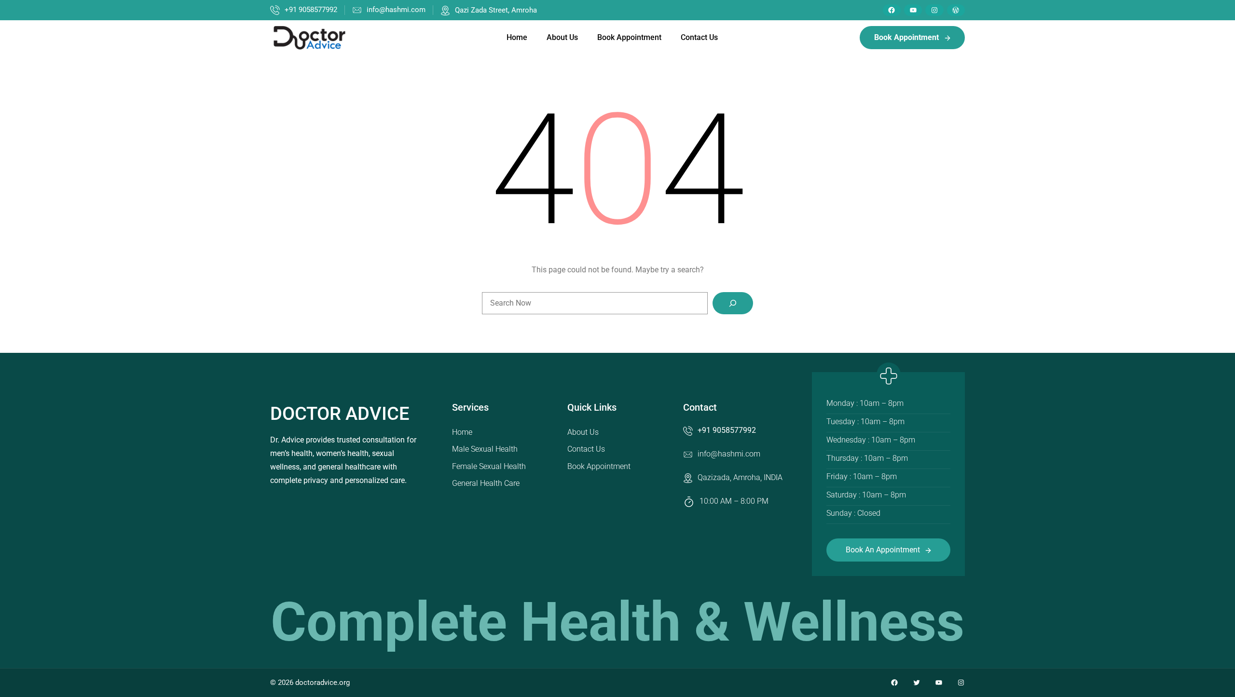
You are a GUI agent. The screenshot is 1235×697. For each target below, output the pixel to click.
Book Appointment (599, 466)
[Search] (733, 303)
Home (462, 432)
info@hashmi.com (396, 9)
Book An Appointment (883, 549)
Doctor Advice (339, 413)
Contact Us (586, 449)
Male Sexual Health (485, 449)
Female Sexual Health (489, 466)
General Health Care (486, 483)
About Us (583, 432)
